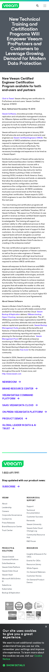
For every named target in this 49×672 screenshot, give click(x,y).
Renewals (31, 520)
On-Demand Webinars (36, 572)
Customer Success (35, 516)
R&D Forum (31, 541)
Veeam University (34, 524)
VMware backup (34, 314)
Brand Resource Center (12, 526)
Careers (5, 511)
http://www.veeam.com (11, 373)
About (4, 503)
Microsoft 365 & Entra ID (11, 580)
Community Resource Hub (36, 536)
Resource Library (34, 564)
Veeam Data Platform (11, 567)
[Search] (37, 6)
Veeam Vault (7, 574)
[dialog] (24, 648)
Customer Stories (34, 575)
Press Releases (8, 522)
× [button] (46, 627)
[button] (24, 665)
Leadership (7, 507)
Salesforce (6, 585)
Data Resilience (8, 563)
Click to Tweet (8, 98)
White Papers (32, 568)
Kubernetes (7, 589)
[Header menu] (45, 6)
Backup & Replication (11, 592)
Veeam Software (9, 113)
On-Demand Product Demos (35, 581)
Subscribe (8, 487)
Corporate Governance (12, 515)
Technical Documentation (33, 511)
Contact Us (7, 518)
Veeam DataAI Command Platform (10, 558)
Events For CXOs (33, 560)
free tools (24, 349)
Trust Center (7, 530)
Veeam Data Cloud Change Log (34, 529)
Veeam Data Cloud (10, 571)
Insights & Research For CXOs (37, 555)
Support (30, 506)
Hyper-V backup (9, 317)
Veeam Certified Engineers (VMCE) (28, 137)
